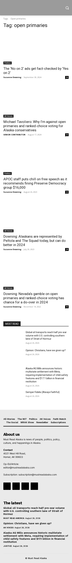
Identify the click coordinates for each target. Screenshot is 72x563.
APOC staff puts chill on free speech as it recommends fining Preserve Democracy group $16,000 (35, 183)
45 (67, 307)
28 (67, 249)
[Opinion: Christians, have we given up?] (13, 356)
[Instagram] (16, 486)
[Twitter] (25, 486)
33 (67, 134)
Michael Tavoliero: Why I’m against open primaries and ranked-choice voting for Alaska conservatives (34, 126)
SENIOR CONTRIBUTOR (14, 134)
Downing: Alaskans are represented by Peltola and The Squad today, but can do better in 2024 (34, 240)
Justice (7, 546)
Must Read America (13, 518)
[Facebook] (7, 486)
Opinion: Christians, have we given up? (46, 350)
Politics (7, 63)
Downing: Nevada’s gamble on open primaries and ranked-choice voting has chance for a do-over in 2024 (33, 298)
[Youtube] (34, 486)
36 (67, 77)
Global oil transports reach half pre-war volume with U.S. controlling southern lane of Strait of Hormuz (46, 335)
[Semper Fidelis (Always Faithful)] (13, 397)
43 (67, 192)
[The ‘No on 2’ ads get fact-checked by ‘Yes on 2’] (36, 48)
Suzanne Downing (12, 77)
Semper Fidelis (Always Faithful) (43, 392)
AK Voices (8, 116)
